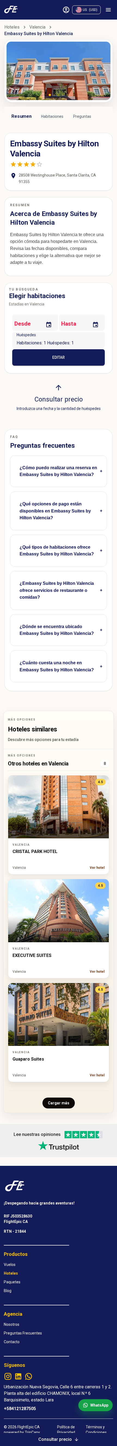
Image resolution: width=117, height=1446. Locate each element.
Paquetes (12, 1282)
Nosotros (11, 1324)
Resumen (21, 116)
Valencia (37, 27)
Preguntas (82, 116)
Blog (7, 1291)
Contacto (12, 1342)
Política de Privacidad (66, 1430)
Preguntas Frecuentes (23, 1333)
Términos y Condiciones (96, 1430)
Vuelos (10, 1264)
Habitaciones (52, 116)
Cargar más (58, 1103)
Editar (58, 357)
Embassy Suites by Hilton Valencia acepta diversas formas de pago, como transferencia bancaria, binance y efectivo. (58, 516)
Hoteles (12, 27)
